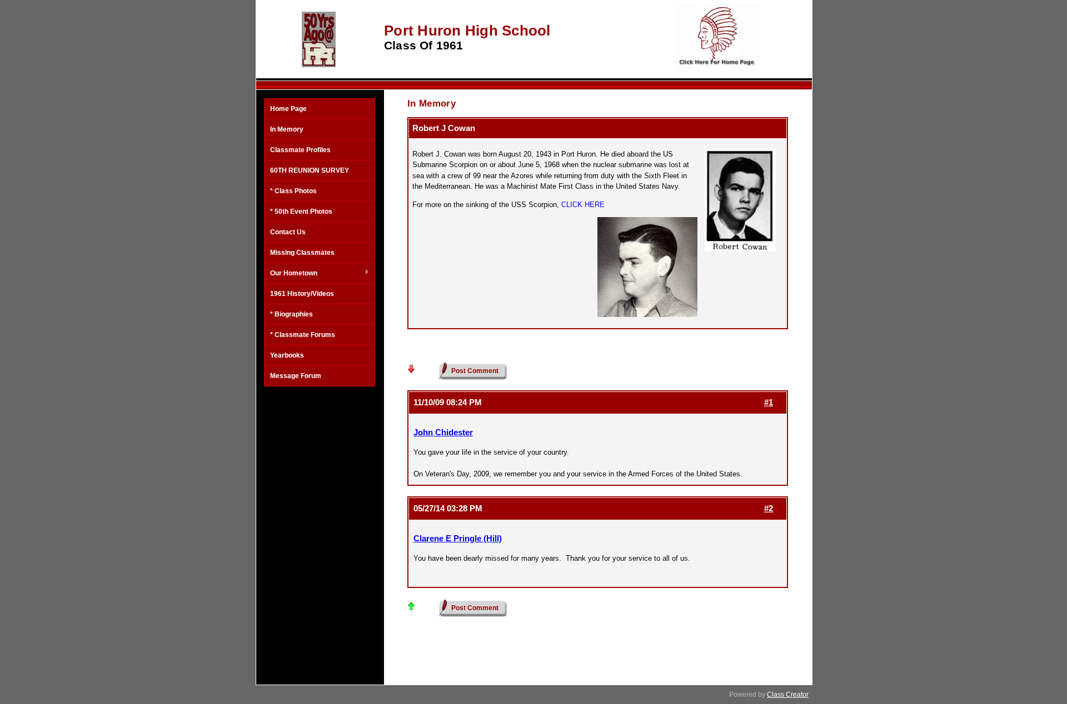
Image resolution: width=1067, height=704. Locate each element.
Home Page (288, 109)
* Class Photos (293, 191)
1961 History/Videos (302, 294)
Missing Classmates (302, 253)
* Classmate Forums (302, 335)
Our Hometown (291, 273)
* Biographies (291, 314)
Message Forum (295, 376)
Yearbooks (287, 355)
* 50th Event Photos (301, 211)
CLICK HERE (583, 204)
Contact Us (288, 232)
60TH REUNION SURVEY (309, 170)
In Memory (286, 129)
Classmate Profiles (300, 150)
